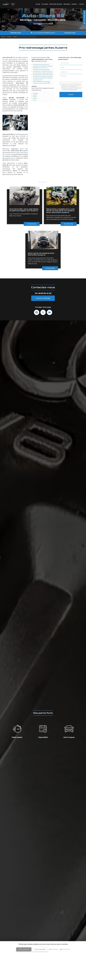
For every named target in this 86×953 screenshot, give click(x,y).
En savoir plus (31, 224)
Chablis (35, 98)
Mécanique (67, 4)
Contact (81, 4)
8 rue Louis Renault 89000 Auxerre (44, 33)
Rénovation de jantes (56, 4)
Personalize (54, 949)
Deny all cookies (40, 949)
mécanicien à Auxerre (15, 163)
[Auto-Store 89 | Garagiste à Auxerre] (9, 4)
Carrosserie (44, 4)
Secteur (9, 37)
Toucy (34, 100)
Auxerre (15, 37)
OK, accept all (24, 949)
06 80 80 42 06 (15, 33)
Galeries (73, 4)
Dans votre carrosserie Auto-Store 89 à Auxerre (41, 254)
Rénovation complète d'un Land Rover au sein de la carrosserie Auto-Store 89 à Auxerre (60, 211)
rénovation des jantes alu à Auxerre (15, 153)
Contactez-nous (70, 33)
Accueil (38, 4)
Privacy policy (65, 949)
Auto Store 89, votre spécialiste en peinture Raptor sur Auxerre (24, 210)
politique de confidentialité (70, 90)
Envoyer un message (43, 298)
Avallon (35, 96)
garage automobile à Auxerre (15, 60)
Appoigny (35, 93)
